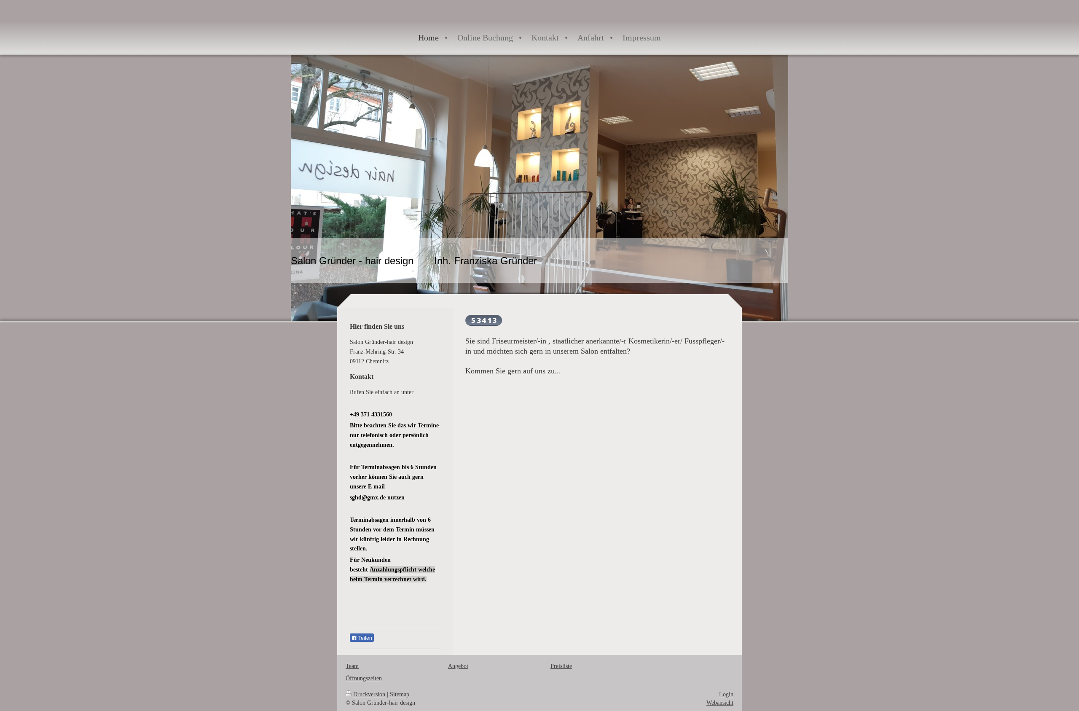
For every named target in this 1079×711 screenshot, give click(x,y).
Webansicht (719, 702)
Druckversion (369, 694)
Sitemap (399, 694)
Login (726, 694)
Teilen (364, 638)
